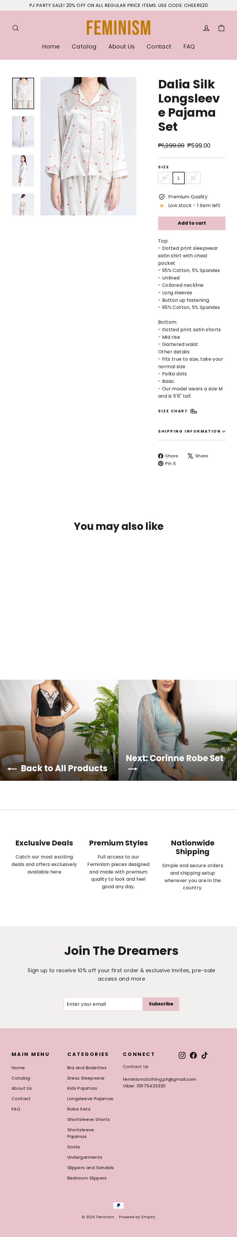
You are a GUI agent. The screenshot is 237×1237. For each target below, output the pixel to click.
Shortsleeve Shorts (88, 1119)
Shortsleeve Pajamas (80, 1133)
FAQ (189, 46)
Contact (159, 46)
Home (51, 46)
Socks (73, 1147)
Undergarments (85, 1157)
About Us (121, 46)
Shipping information (189, 431)
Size (163, 167)
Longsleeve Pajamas (90, 1099)
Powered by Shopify (137, 1216)
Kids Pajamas (82, 1088)
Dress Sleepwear (86, 1078)
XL (193, 178)
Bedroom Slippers (87, 1178)
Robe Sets (79, 1109)
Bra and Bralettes (87, 1068)
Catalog (84, 46)
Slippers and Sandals (90, 1168)
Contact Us (136, 1066)
